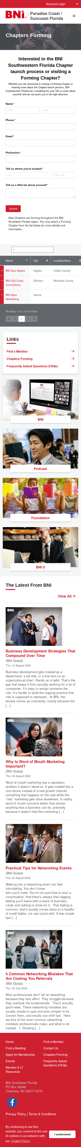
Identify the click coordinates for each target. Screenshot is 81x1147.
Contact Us (50, 1048)
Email (15, 136)
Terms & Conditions (42, 1113)
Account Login (55, 4)
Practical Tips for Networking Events (39, 867)
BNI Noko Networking (12, 297)
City (36, 260)
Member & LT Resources (14, 1069)
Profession (19, 152)
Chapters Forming (20, 359)
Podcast (40, 468)
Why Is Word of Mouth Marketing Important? (35, 763)
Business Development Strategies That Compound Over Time (40, 653)
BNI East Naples (15, 270)
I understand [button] (62, 1134)
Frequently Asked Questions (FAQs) (32, 366)
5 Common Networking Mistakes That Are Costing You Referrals (39, 976)
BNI (41, 419)
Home (10, 1041)
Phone (16, 120)
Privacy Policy (16, 1113)
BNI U (40, 567)
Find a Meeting (16, 1048)
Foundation (40, 517)
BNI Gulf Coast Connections (14, 283)
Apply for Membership (20, 1054)
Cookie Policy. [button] (20, 1141)
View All (65, 596)
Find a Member (17, 351)
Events (10, 1061)
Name (9, 260)
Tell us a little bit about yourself (32, 184)
